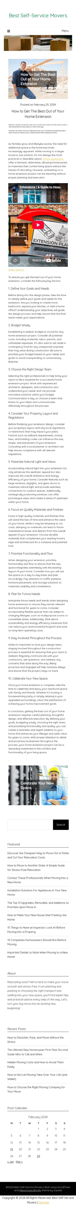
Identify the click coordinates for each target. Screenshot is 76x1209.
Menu (65, 31)
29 (38, 1156)
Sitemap (43, 1202)
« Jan (10, 1161)
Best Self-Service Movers (38, 15)
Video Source (16, 269)
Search (61, 824)
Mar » (19, 1161)
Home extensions (53, 158)
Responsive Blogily (30, 1190)
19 (11, 1149)
